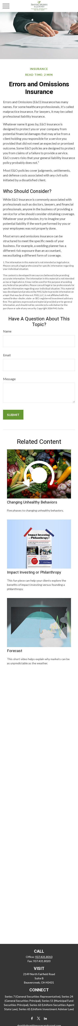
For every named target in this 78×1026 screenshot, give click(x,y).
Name (7, 331)
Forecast (14, 651)
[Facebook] (32, 1018)
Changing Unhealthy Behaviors (32, 502)
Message (9, 379)
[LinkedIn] (45, 1018)
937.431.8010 (43, 957)
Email (7, 355)
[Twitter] (38, 1018)
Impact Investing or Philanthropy (34, 572)
